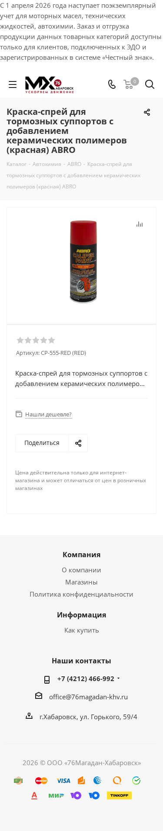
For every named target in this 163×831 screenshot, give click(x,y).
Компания (81, 554)
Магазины (81, 582)
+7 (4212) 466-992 (85, 678)
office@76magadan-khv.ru (88, 696)
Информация (81, 615)
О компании (81, 569)
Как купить (81, 630)
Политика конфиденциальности (81, 594)
